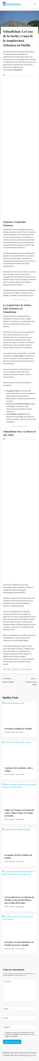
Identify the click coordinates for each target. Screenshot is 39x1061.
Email (6, 1018)
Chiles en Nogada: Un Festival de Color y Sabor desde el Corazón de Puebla (19, 813)
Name (6, 1009)
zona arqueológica (26, 669)
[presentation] (19, 713)
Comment (8, 981)
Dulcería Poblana (8, 680)
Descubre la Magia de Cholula (18, 728)
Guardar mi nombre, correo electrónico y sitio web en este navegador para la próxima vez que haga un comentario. (20, 1034)
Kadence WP (31, 1055)
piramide (15, 669)
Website (7, 1027)
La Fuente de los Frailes (31, 682)
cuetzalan (7, 669)
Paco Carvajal (10, 732)
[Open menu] (35, 3)
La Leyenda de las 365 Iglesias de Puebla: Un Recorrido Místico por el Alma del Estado (19, 900)
